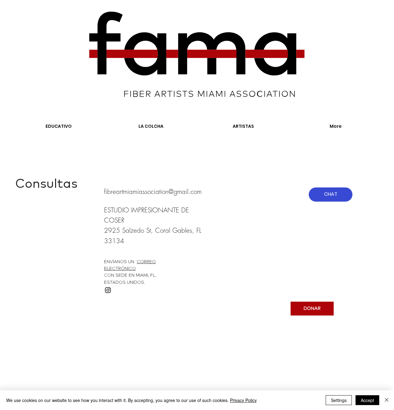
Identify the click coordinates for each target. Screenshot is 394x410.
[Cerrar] (386, 400)
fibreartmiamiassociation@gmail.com (153, 191)
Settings (339, 400)
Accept (367, 400)
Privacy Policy (243, 400)
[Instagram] (108, 290)
